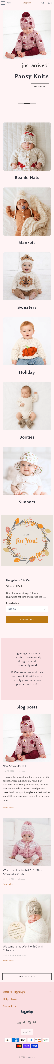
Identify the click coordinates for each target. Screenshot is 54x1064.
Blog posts (27, 707)
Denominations (12, 603)
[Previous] (4, 57)
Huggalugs (30, 1057)
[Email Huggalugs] (19, 1023)
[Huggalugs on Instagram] (29, 1023)
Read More (8, 807)
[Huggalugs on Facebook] (24, 1023)
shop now (14, 95)
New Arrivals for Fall (14, 766)
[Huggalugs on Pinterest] (34, 1023)
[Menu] (1, 3)
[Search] (43, 3)
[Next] (50, 57)
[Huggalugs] (27, 3)
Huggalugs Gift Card (19, 580)
